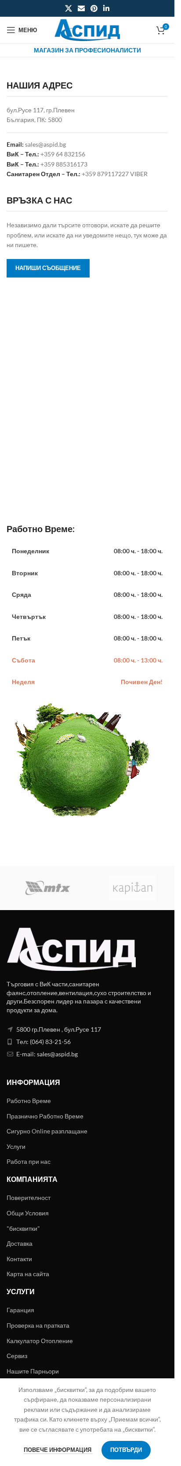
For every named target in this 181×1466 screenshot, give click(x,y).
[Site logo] (87, 29)
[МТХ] (48, 888)
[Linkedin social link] (106, 8)
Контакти (19, 1258)
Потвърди (126, 1449)
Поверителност (29, 1197)
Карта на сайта (28, 1273)
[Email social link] (81, 8)
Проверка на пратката (38, 1325)
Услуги (16, 1146)
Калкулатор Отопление (40, 1340)
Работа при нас (29, 1161)
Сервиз (17, 1355)
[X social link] (68, 8)
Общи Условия (28, 1213)
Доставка (20, 1243)
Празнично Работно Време (45, 1116)
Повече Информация (58, 1449)
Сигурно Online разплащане (47, 1131)
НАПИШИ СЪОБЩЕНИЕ (48, 267)
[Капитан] (132, 888)
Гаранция (20, 1310)
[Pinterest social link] (94, 8)
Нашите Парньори (33, 1371)
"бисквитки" (23, 1228)
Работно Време (29, 1100)
